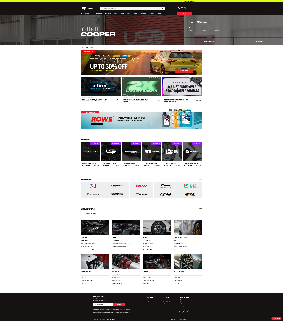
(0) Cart (198, 4)
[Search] (162, 8)
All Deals (200, 139)
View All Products (209, 41)
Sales (203, 25)
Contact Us (182, 299)
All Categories (86, 13)
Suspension (152, 13)
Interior (128, 13)
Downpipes (191, 27)
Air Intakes (216, 27)
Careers (148, 306)
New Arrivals (108, 13)
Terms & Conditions (167, 301)
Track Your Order (93, 4)
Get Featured (149, 304)
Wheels (159, 13)
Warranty (182, 306)
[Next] (280, 85)
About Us (165, 299)
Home (82, 47)
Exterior (122, 13)
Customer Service (84, 4)
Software (204, 27)
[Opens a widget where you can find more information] (276, 318)
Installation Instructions (152, 299)
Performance (143, 13)
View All (200, 179)
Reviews (148, 301)
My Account (183, 4)
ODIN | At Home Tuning (168, 306)
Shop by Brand (99, 13)
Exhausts (204, 30)
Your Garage (258, 41)
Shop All (200, 208)
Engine (115, 13)
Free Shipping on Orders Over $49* (145, 1)
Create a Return (183, 301)
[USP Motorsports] (88, 8)
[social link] (179, 311)
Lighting (135, 13)
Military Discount (183, 304)
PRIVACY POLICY (174, 319)
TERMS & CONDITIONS (182, 319)
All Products (217, 25)
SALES (184, 13)
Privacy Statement (167, 304)
